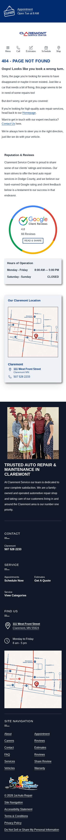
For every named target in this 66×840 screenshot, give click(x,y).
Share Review (42, 761)
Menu (8, 51)
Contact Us (8, 123)
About (8, 733)
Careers (9, 740)
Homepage (29, 112)
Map (59, 51)
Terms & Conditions (16, 815)
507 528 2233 (22, 376)
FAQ (7, 754)
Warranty (39, 768)
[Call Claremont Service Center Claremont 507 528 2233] (18, 547)
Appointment (25, 9)
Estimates (31, 51)
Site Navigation (13, 802)
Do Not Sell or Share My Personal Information (31, 829)
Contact (9, 747)
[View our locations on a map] (33, 679)
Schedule (46, 51)
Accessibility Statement (18, 809)
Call (18, 51)
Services (9, 761)
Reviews (39, 740)
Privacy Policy (12, 822)
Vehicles (9, 768)
